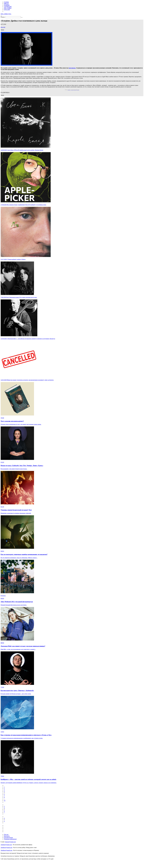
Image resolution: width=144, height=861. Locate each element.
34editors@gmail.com (6, 847)
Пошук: (3, 17)
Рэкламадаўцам (8, 837)
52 (4, 800)
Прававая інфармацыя (10, 839)
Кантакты (7, 836)
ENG (9, 14)
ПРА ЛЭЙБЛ (7, 8)
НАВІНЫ (7, 5)
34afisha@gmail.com (6, 844)
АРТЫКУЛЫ (8, 6)
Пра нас (6, 834)
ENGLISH (7, 9)
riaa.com (3, 27)
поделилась (72, 68)
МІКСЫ (6, 3)
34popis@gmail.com (10, 842)
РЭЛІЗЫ (6, 2)
